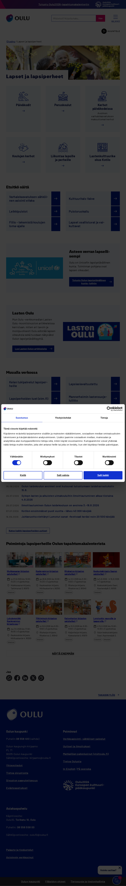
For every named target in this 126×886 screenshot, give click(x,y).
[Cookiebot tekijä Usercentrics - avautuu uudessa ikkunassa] (109, 408)
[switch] (47, 462)
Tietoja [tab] (104, 417)
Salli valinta (63, 475)
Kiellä (23, 475)
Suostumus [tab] (22, 417)
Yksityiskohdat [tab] (63, 417)
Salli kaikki (103, 475)
